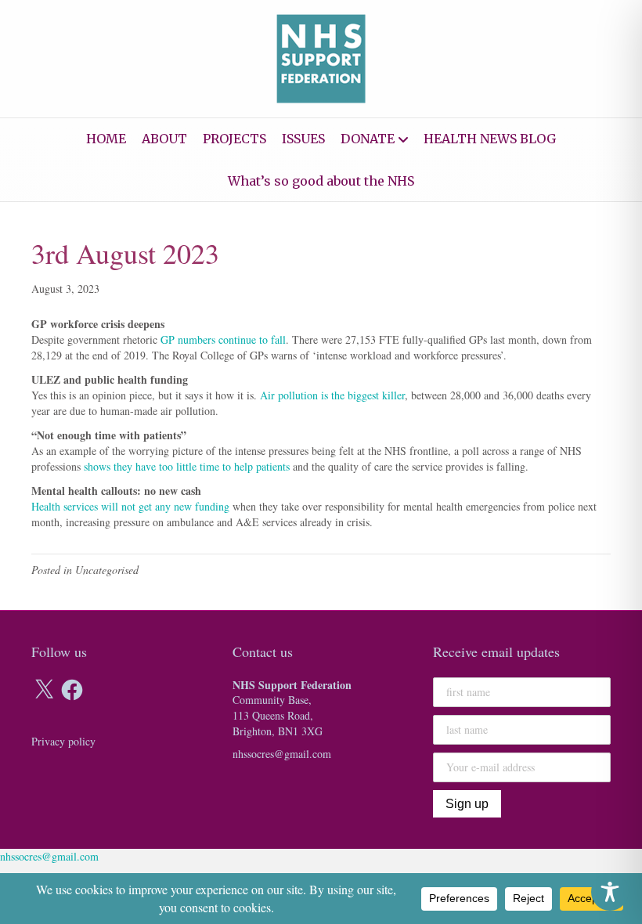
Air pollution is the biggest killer (332, 395)
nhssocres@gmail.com (282, 753)
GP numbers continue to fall (223, 339)
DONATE (368, 138)
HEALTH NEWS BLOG (490, 138)
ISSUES (303, 138)
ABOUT (164, 138)
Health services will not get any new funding (130, 506)
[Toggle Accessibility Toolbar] (610, 892)
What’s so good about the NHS (321, 181)
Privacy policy (63, 741)
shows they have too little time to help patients (187, 466)
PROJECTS (234, 138)
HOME (106, 138)
